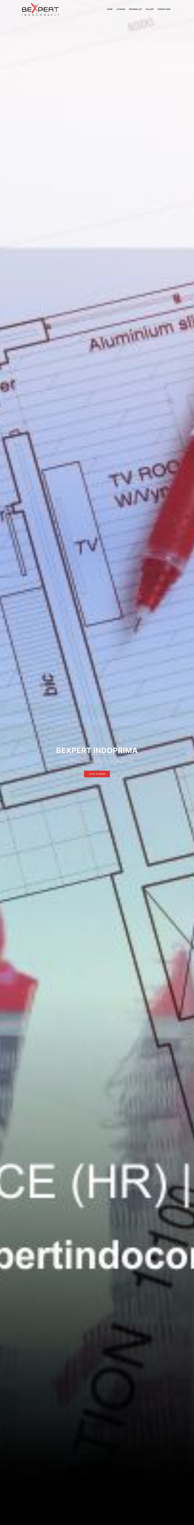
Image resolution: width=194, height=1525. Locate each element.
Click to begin (97, 774)
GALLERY (150, 9)
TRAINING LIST (135, 9)
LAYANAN (120, 9)
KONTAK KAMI (164, 9)
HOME (110, 9)
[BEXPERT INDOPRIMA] (40, 9)
